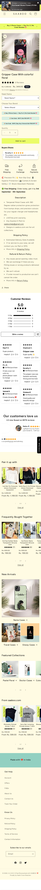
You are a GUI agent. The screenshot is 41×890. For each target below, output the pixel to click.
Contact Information (12, 839)
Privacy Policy (10, 818)
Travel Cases (9, 645)
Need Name (7, 94)
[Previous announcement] (4, 26)
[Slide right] (25, 503)
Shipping (12, 90)
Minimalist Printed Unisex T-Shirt (10, 725)
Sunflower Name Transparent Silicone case (27, 542)
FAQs (7, 788)
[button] (4, 13)
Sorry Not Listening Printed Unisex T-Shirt (27, 725)
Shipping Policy (23, 249)
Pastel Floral (8, 680)
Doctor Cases (25, 680)
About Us (8, 794)
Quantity (5, 128)
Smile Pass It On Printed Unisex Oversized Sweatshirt (27, 488)
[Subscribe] (32, 854)
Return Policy (22, 281)
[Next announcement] (36, 26)
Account (8, 778)
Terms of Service (11, 834)
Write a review (17, 334)
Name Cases (19, 620)
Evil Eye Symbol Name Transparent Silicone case (10, 542)
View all (21, 508)
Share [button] (6, 288)
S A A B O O (12, 873)
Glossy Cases (28, 645)
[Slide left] (15, 503)
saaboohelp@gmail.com (14, 224)
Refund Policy (10, 824)
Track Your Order (11, 804)
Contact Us (9, 799)
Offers (7, 783)
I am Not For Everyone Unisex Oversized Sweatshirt (10, 488)
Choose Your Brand (10, 103)
